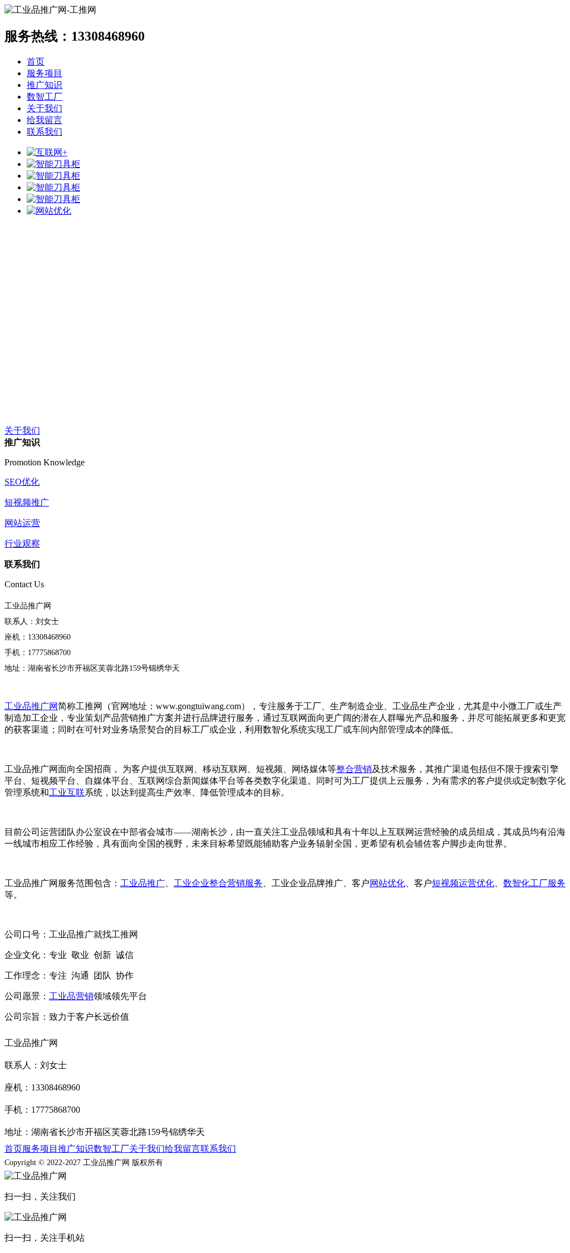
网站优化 (387, 883)
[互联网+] (47, 152)
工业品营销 (71, 996)
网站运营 (22, 523)
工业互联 (67, 792)
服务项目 (44, 73)
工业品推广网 (31, 706)
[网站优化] (49, 210)
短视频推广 (26, 502)
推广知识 (44, 85)
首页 (36, 61)
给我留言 (44, 120)
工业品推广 (142, 883)
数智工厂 (44, 96)
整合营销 (354, 769)
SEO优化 (22, 482)
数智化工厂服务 (534, 883)
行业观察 (22, 543)
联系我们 (44, 131)
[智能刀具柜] (53, 164)
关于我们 (44, 108)
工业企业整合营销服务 (218, 883)
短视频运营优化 (463, 883)
